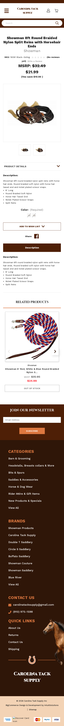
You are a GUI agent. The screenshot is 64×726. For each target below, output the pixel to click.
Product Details (15, 166)
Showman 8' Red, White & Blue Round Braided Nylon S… (32, 371)
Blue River (15, 577)
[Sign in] (48, 11)
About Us (14, 627)
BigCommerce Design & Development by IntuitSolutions (32, 705)
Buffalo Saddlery (19, 556)
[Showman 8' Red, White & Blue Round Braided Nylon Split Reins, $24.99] (32, 337)
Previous (9, 351)
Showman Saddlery (20, 570)
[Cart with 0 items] (56, 11)
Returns (13, 634)
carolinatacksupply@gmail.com (33, 604)
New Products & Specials (25, 500)
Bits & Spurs (16, 472)
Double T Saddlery (20, 542)
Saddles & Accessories (23, 479)
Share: (28, 236)
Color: (32, 209)
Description (32, 247)
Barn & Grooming (19, 458)
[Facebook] (36, 236)
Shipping (13, 649)
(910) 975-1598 (23, 611)
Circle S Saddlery (19, 549)
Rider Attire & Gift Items (24, 493)
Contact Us (15, 642)
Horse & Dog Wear (20, 486)
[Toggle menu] (7, 11)
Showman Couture (20, 563)
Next (55, 351)
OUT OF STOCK (32, 388)
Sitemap (33, 709)
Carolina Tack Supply (22, 535)
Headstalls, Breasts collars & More (31, 465)
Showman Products (21, 528)
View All (13, 507)
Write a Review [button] (34, 61)
